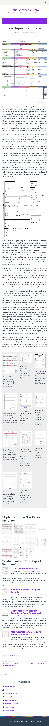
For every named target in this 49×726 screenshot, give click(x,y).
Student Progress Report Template (25, 591)
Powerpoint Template (11, 704)
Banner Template (9, 686)
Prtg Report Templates (24, 568)
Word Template (9, 711)
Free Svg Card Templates (38, 662)
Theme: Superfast (35, 721)
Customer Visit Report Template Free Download (26, 612)
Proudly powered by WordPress (18, 721)
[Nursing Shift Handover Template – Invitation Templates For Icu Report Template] (30, 552)
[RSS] (45, 2)
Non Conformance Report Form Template (26, 633)
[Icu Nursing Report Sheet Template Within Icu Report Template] (30, 541)
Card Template (9, 697)
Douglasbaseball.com (24, 10)
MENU (43, 21)
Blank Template (9, 690)
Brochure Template (10, 693)
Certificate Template (10, 700)
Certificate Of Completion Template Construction (10, 663)
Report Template (13, 655)
